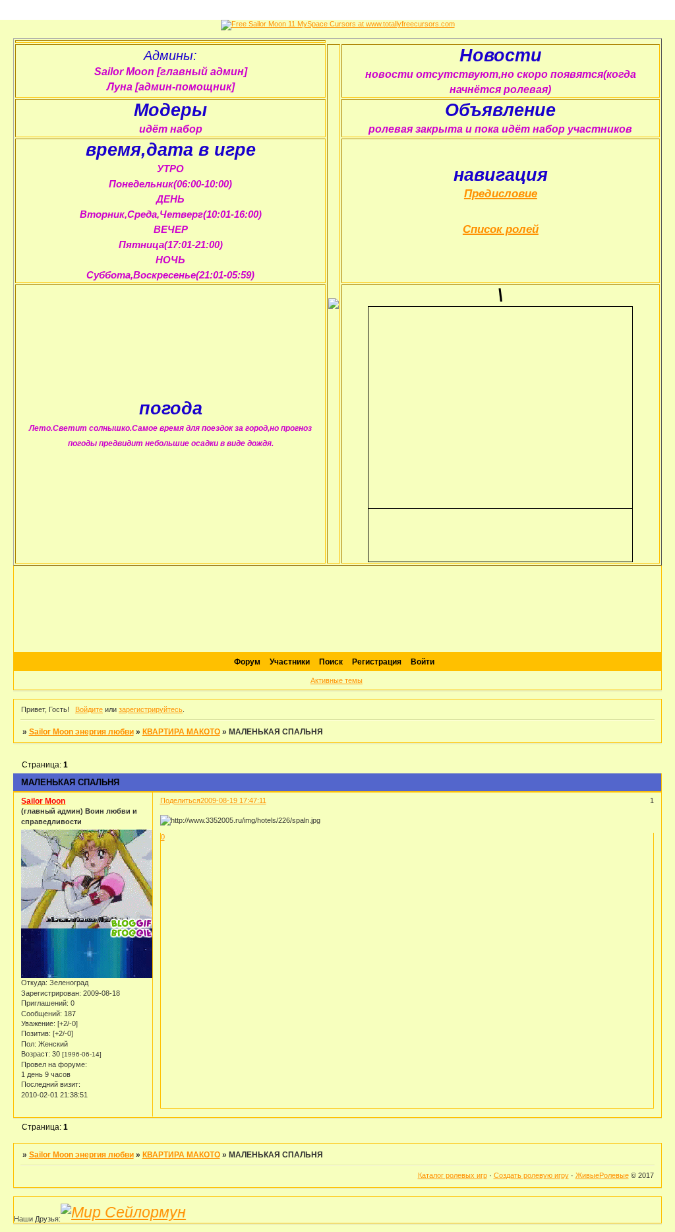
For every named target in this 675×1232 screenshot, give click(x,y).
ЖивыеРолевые (602, 1175)
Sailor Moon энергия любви (81, 731)
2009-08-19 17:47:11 (233, 800)
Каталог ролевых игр (452, 1175)
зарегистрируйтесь (151, 709)
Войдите (89, 709)
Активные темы (336, 680)
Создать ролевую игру (531, 1175)
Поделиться (180, 800)
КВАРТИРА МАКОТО (181, 731)
